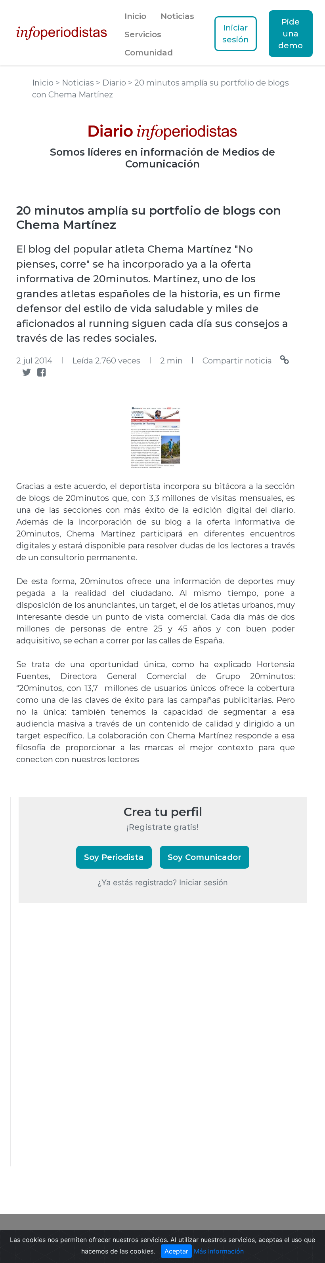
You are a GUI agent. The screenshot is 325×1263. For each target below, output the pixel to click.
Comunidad (148, 52)
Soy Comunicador (204, 857)
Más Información (219, 1251)
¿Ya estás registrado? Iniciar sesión (163, 882)
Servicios (142, 34)
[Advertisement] (78, 1045)
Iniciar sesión (235, 33)
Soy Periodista (114, 857)
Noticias (177, 16)
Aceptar (176, 1251)
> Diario (112, 82)
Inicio (135, 16)
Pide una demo (290, 33)
